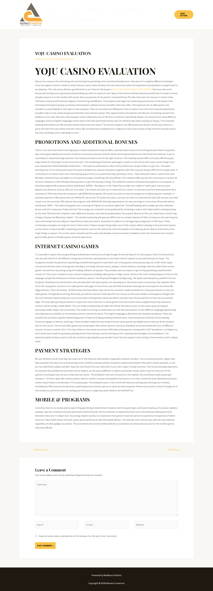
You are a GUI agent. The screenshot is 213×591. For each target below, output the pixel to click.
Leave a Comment (44, 58)
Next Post (175, 449)
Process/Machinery (94, 9)
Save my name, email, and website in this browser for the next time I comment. (78, 536)
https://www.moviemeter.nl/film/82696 (131, 89)
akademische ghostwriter (134, 9)
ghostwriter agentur (60, 19)
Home (53, 9)
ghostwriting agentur (86, 19)
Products (76, 9)
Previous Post (40, 449)
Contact (113, 9)
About (64, 9)
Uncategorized (62, 58)
